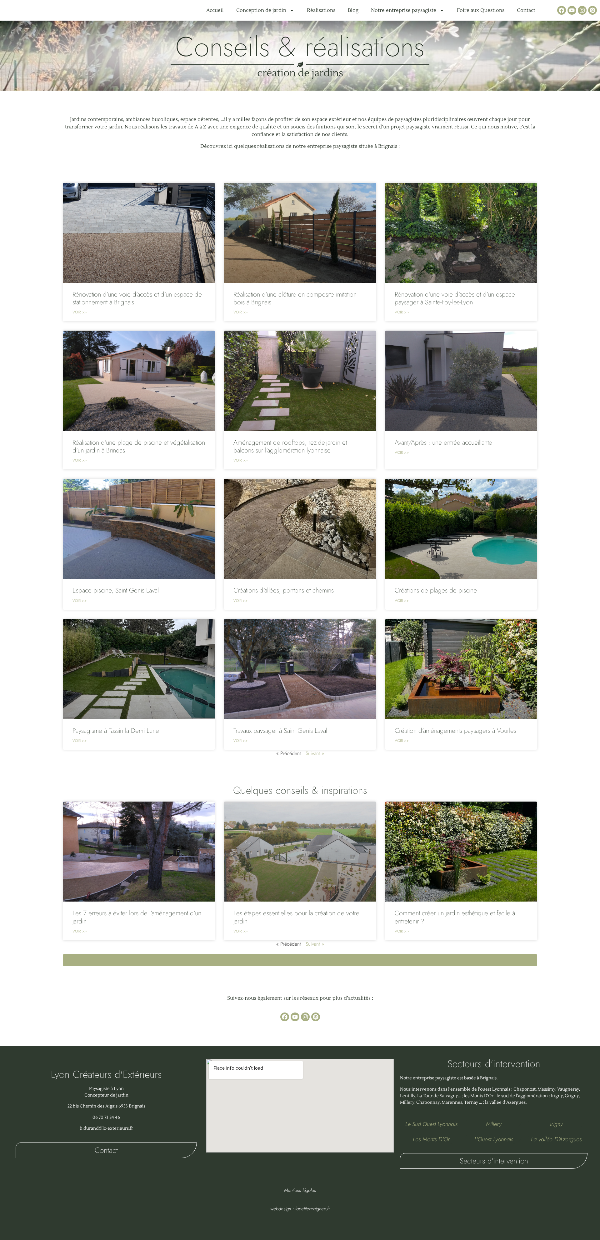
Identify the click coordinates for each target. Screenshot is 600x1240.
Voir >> (79, 312)
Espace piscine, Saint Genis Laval (115, 590)
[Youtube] (572, 10)
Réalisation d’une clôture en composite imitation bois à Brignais (295, 298)
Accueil (215, 10)
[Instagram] (582, 10)
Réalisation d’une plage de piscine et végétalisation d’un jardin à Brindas (138, 446)
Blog (353, 10)
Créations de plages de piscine (436, 590)
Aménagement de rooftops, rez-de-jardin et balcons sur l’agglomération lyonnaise (290, 446)
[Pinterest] (592, 10)
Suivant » (315, 753)
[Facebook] (561, 10)
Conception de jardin (261, 10)
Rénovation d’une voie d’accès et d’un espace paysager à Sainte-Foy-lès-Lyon (455, 298)
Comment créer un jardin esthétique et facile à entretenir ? (455, 917)
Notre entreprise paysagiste (403, 10)
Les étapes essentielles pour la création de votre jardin (296, 917)
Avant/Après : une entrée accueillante (443, 442)
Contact (526, 10)
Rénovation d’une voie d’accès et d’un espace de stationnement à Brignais (137, 298)
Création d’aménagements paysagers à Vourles (455, 730)
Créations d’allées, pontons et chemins (283, 590)
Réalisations (321, 10)
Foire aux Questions (480, 10)
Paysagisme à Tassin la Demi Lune (115, 730)
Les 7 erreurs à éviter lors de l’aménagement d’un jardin (136, 917)
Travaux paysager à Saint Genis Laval (280, 730)
